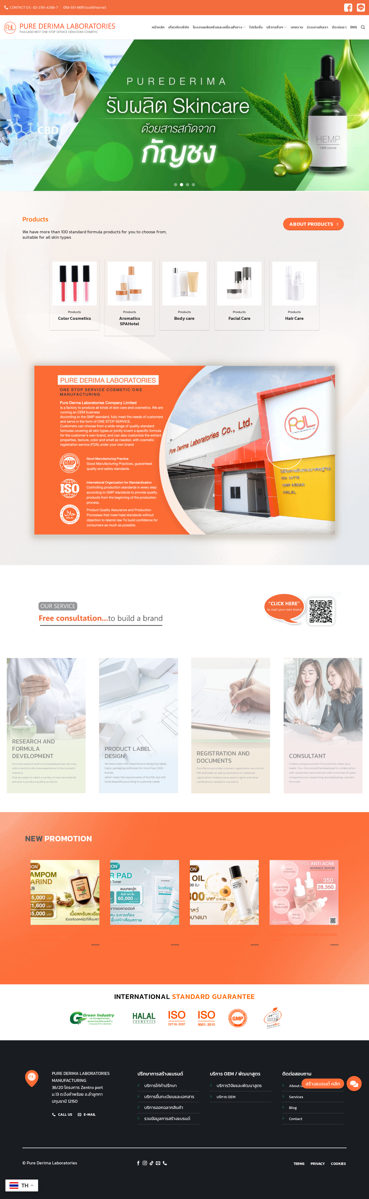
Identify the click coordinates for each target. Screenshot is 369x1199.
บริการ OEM (226, 1097)
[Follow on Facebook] (138, 1163)
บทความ (297, 27)
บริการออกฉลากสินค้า (163, 1107)
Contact (295, 1119)
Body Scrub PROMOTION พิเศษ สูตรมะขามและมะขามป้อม (62, 937)
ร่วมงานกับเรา (317, 27)
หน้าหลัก (158, 27)
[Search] (363, 27)
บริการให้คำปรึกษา (160, 1085)
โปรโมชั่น (256, 27)
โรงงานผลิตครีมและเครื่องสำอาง (217, 27)
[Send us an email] (158, 1163)
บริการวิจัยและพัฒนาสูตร (239, 1085)
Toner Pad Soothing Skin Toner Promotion (138, 937)
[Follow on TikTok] (151, 1163)
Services (296, 1097)
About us (296, 1086)
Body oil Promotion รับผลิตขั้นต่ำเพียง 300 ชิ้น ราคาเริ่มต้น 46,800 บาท (224, 937)
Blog (293, 1108)
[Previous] (14, 115)
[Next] (355, 115)
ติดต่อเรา (339, 27)
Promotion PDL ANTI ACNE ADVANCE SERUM (303, 937)
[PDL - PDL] (59, 27)
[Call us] (165, 1163)
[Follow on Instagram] (145, 1163)
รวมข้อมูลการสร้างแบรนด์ (167, 1118)
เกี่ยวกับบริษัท (178, 27)
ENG (353, 27)
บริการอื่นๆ (274, 27)
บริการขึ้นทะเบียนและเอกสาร (169, 1096)
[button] (284, 450)
